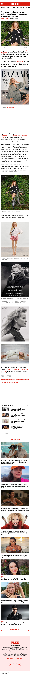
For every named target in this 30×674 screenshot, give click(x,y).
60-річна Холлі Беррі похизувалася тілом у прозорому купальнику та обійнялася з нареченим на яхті (14, 462)
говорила (20, 61)
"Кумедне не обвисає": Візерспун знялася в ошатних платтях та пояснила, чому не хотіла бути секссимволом (15, 381)
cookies (13, 672)
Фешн (13, 7)
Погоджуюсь (3, 673)
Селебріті (3, 7)
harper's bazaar (8, 107)
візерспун (13, 107)
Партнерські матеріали (11, 660)
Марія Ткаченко (5, 18)
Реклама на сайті (11, 658)
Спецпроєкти (19, 658)
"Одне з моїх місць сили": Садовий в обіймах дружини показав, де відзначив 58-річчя (15, 601)
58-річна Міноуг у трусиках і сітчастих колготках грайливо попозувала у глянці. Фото (14, 533)
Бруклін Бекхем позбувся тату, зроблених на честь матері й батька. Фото (14, 623)
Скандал (8, 7)
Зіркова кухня (23, 7)
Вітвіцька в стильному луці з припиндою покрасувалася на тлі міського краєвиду (14, 578)
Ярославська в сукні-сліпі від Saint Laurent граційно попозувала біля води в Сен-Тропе (15, 509)
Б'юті (17, 7)
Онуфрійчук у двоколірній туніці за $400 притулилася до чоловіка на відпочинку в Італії (14, 486)
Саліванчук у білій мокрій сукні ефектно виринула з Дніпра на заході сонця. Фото (14, 556)
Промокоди (21, 660)
